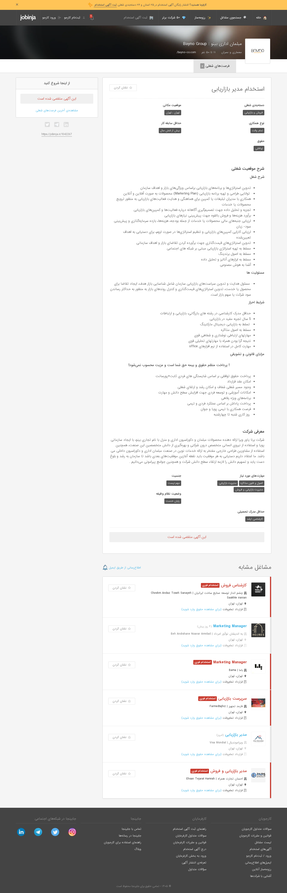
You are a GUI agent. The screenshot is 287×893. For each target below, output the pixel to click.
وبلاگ (137, 849)
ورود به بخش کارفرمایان (191, 856)
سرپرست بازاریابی (232, 699)
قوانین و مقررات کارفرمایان (189, 842)
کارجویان (265, 818)
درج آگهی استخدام (194, 849)
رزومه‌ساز (201, 17)
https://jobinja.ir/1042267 (56, 134)
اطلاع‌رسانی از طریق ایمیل (124, 567)
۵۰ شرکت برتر (171, 17)
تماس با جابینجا (131, 829)
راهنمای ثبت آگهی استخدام (189, 829)
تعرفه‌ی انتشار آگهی (194, 862)
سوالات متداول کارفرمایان (191, 836)
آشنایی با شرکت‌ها (260, 876)
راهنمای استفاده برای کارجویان (122, 842)
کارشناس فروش (233, 585)
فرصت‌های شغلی (215, 66)
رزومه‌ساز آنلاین (261, 869)
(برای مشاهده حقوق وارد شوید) (201, 609)
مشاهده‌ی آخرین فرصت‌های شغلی (57, 110)
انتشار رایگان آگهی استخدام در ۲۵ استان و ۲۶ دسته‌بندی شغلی (150, 5)
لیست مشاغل (263, 842)
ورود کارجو (49, 17)
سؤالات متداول (197, 869)
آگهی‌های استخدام (260, 849)
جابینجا (136, 818)
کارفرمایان (199, 818)
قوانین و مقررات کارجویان (255, 836)
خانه (259, 17)
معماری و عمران (231, 52)
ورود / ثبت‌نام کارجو (258, 856)
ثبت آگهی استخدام (136, 17)
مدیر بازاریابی (235, 735)
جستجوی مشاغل (231, 17)
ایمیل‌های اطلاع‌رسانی (258, 862)
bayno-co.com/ (186, 52)
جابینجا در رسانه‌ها (130, 836)
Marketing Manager (229, 626)
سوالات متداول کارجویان (256, 829)
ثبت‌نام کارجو (72, 17)
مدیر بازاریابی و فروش (228, 771)
